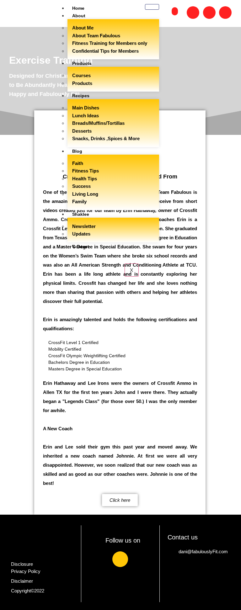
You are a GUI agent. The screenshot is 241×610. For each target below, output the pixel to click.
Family (79, 201)
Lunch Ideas (85, 115)
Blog (77, 151)
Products (82, 63)
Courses (81, 75)
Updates (81, 233)
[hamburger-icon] (152, 7)
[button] (175, 11)
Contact (80, 246)
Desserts (82, 131)
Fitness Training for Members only (109, 43)
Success (81, 186)
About (78, 15)
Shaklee (80, 214)
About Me (83, 27)
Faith (77, 163)
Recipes (80, 95)
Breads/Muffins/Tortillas (98, 123)
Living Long (85, 194)
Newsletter (84, 226)
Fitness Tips (85, 170)
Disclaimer (22, 581)
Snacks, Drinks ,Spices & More (106, 138)
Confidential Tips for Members (105, 51)
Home (78, 8)
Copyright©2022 (27, 590)
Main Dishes (85, 107)
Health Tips (84, 178)
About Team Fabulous (96, 35)
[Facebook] (120, 559)
